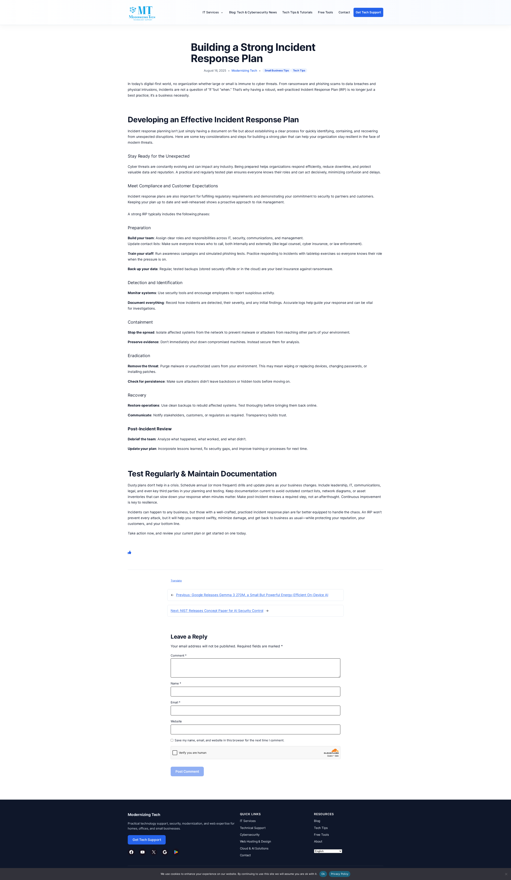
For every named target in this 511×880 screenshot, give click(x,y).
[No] (506, 874)
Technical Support (252, 828)
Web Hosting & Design (255, 841)
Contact (245, 855)
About (318, 841)
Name (176, 683)
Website (176, 721)
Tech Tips (299, 70)
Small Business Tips (277, 70)
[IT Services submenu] (223, 12)
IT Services (248, 821)
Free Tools (321, 835)
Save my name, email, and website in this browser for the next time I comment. (229, 740)
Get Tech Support (147, 840)
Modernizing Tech (244, 70)
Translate (176, 580)
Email (175, 702)
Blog (317, 821)
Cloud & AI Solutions (254, 848)
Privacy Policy (340, 873)
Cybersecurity (250, 835)
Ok (323, 873)
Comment (179, 655)
